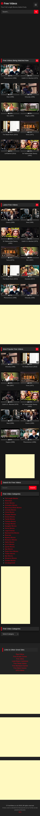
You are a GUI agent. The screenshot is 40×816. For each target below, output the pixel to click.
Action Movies (10, 503)
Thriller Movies (10, 553)
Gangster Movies (11, 526)
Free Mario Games (20, 668)
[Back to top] (34, 811)
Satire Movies (9, 542)
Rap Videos (20, 654)
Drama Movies (10, 517)
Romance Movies (11, 540)
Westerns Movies (11, 558)
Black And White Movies (13, 507)
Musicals (8, 535)
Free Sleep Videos (20, 663)
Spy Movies (9, 549)
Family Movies (10, 519)
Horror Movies (10, 528)
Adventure (8, 501)
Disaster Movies (10, 514)
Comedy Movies (10, 510)
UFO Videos (20, 670)
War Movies (9, 556)
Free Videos (10, 3)
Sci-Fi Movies (9, 544)
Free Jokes (20, 659)
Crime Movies (9, 512)
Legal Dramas (10, 530)
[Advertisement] (20, 37)
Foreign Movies (10, 524)
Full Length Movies (11, 498)
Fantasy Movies (10, 521)
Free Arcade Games (20, 656)
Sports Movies (10, 547)
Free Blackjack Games (20, 666)
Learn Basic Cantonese (20, 661)
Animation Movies (11, 505)
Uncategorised (10, 563)
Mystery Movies (10, 537)
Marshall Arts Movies (12, 533)
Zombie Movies (10, 560)
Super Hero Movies (11, 551)
